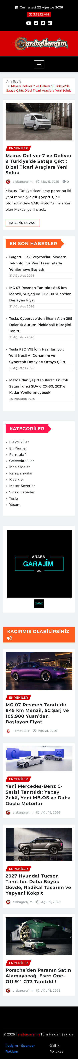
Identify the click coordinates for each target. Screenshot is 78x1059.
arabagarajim (23, 182)
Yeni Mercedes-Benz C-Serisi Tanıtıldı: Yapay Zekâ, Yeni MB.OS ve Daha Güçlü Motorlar (38, 795)
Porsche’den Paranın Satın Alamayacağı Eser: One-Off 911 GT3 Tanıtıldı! (38, 975)
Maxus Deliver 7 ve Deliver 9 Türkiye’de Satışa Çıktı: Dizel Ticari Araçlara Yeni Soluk (39, 164)
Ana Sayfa (13, 81)
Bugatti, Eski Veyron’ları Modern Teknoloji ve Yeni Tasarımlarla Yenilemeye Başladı (37, 263)
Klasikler (16, 479)
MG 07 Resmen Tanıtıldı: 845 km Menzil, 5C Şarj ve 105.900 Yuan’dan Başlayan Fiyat (40, 294)
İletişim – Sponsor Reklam (20, 1048)
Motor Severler (22, 486)
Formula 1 (17, 455)
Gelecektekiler (21, 461)
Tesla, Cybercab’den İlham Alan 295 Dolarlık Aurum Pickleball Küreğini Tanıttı (40, 325)
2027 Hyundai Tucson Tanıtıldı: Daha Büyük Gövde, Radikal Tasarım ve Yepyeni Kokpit (38, 884)
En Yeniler (18, 448)
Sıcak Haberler (22, 492)
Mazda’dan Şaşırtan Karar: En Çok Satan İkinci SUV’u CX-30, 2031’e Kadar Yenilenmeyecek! (38, 386)
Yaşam (15, 505)
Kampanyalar (21, 473)
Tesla (13, 498)
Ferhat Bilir (21, 731)
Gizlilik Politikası (56, 1048)
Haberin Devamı (23, 223)
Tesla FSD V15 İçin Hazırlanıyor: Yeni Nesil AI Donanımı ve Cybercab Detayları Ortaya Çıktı (37, 355)
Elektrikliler (19, 442)
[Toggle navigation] (39, 64)
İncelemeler (19, 467)
